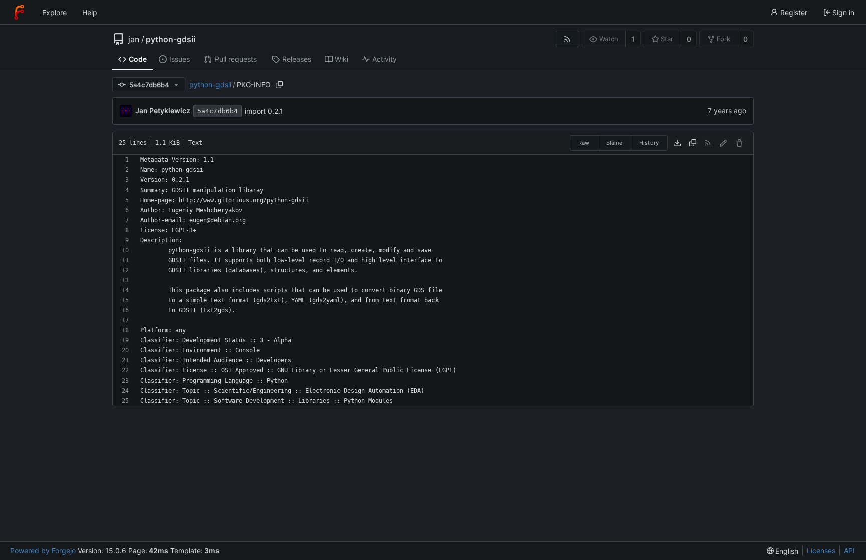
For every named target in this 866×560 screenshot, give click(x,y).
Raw (583, 142)
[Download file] (677, 143)
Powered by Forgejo (43, 550)
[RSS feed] (567, 39)
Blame (614, 142)
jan (133, 39)
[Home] (19, 12)
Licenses (821, 550)
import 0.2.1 (264, 111)
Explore (54, 12)
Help (89, 12)
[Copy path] (279, 85)
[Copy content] (692, 143)
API (849, 550)
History (649, 142)
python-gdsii (170, 39)
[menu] (783, 551)
